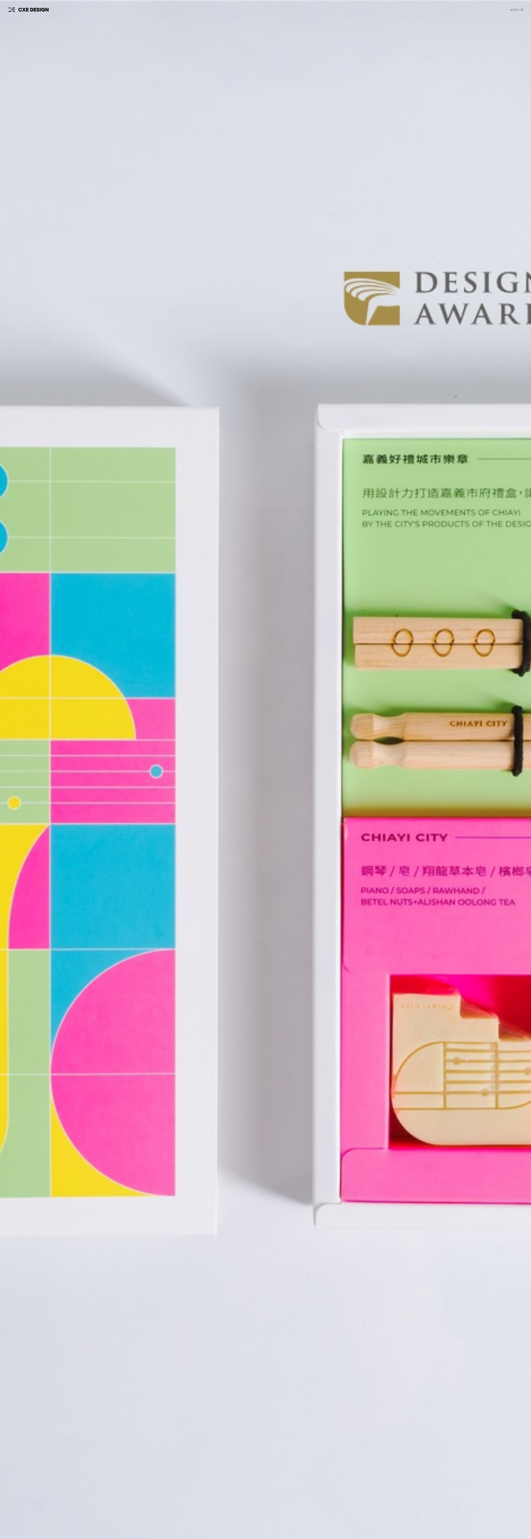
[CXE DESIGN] (28, 9)
